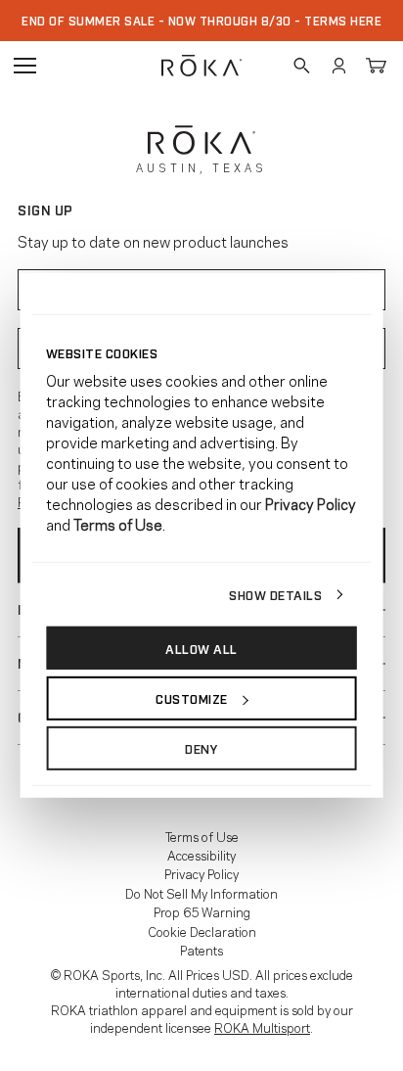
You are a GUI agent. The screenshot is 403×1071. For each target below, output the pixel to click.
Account (338, 65)
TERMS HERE (342, 20)
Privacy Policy (201, 873)
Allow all (201, 647)
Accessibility (201, 854)
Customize (192, 698)
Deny (201, 748)
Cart (375, 65)
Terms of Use (202, 836)
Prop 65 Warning (202, 911)
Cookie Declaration (202, 931)
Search (301, 65)
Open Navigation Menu (24, 65)
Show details (275, 593)
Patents (201, 949)
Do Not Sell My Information (201, 893)
